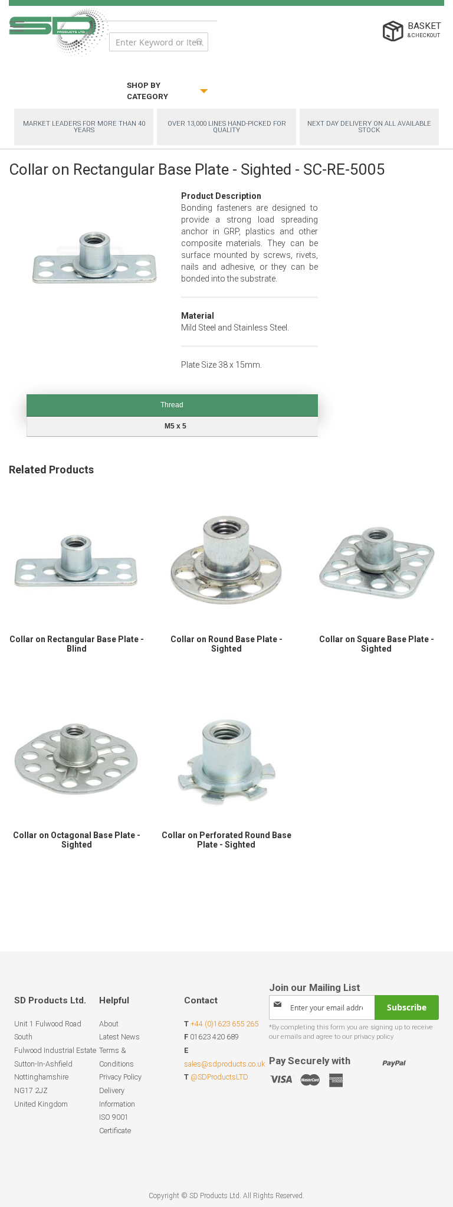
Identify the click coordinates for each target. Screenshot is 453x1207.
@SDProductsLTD (219, 1076)
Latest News (119, 1036)
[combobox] (158, 41)
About (109, 1023)
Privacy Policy (120, 1076)
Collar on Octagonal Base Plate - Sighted (76, 839)
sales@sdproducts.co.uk (224, 1063)
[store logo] (59, 31)
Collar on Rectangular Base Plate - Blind (76, 643)
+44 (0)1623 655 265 (224, 1023)
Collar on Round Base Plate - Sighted (226, 643)
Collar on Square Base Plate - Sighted (376, 643)
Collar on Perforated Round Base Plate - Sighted (226, 839)
